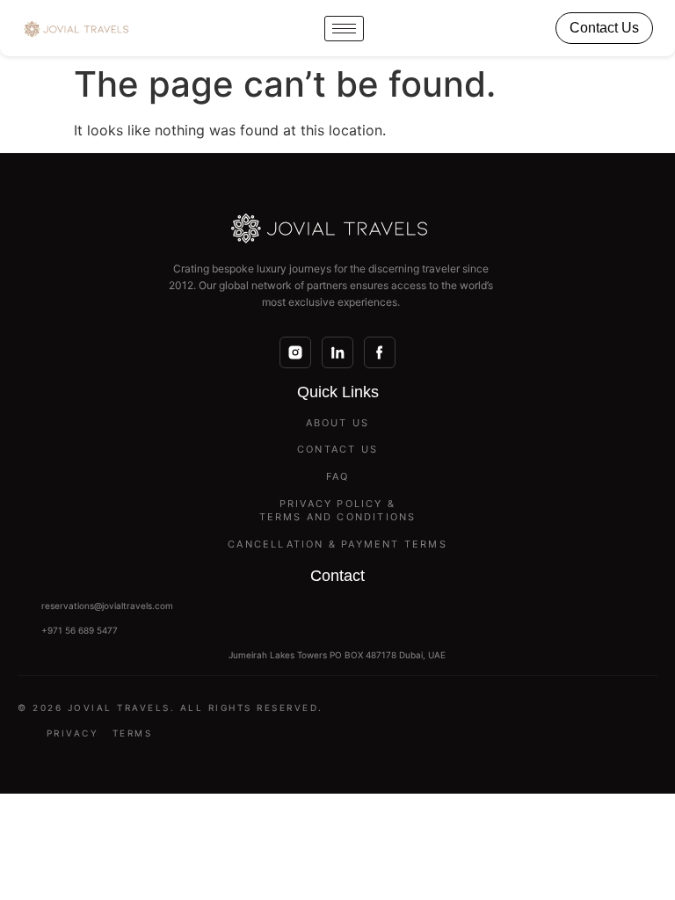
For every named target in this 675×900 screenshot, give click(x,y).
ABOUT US (338, 423)
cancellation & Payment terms (337, 544)
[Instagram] (295, 352)
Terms (132, 733)
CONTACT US (337, 449)
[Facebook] (380, 352)
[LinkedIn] (337, 352)
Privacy (73, 733)
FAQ (338, 476)
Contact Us (604, 27)
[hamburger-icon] (344, 28)
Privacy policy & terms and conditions (338, 510)
